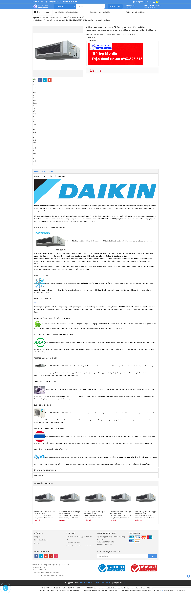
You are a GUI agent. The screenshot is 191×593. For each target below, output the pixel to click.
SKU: (124, 34)
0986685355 (130, 5)
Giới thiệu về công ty (152, 5)
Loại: (88, 34)
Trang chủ (37, 537)
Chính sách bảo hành (73, 542)
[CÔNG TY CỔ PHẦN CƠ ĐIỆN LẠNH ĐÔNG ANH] (41, 6)
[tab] (95, 171)
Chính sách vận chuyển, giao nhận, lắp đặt (79, 538)
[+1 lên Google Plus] (49, 80)
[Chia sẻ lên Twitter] (44, 80)
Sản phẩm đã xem (115, 6)
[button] (95, 171)
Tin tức (36, 543)
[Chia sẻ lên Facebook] (39, 80)
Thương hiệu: (110, 34)
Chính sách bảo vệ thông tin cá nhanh (78, 546)
